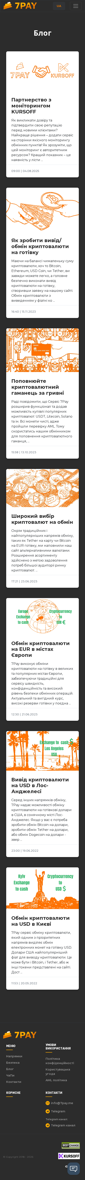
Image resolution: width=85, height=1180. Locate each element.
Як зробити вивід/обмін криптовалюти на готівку (40, 246)
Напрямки (14, 1056)
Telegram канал (63, 1125)
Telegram (58, 1111)
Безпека (13, 1063)
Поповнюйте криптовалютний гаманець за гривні (37, 387)
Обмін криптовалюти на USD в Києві (40, 921)
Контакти (13, 1082)
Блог (10, 1069)
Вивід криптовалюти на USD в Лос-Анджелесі (40, 786)
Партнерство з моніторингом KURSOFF (31, 106)
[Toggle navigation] (75, 6)
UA (59, 6)
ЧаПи (10, 1075)
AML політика (56, 1080)
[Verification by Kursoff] (69, 1156)
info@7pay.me (62, 1103)
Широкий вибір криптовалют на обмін (42, 519)
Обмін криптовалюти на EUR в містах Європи (40, 649)
